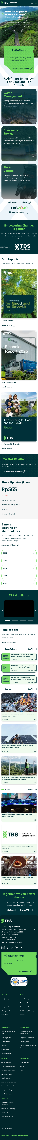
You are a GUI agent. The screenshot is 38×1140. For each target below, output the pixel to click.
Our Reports (5, 1049)
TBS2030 (4, 1045)
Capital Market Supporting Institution (28, 1047)
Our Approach (5, 1041)
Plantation (23, 1015)
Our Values (4, 1003)
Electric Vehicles (25, 1007)
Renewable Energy (26, 1003)
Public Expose (5, 1078)
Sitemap (9, 1128)
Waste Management (26, 999)
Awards (3, 1019)
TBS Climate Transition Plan (8, 1032)
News (22, 1070)
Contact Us (4, 1023)
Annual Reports (6, 1062)
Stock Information (6, 1074)
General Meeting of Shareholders (26, 1032)
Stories (22, 1066)
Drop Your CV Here (7, 1117)
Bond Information (6, 1094)
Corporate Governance (27, 1038)
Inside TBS (4, 1113)
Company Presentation (8, 1070)
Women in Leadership (8, 1109)
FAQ (2, 1128)
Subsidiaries (5, 1015)
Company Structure (7, 1007)
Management (5, 1011)
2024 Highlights (6, 1038)
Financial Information (8, 1066)
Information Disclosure (8, 1082)
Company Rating (6, 1090)
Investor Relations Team (8, 1086)
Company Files (24, 1041)
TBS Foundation (6, 1053)
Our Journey (5, 999)
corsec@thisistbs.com (14, 943)
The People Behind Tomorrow (7, 1104)
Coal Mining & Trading (27, 1011)
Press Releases (24, 1062)
